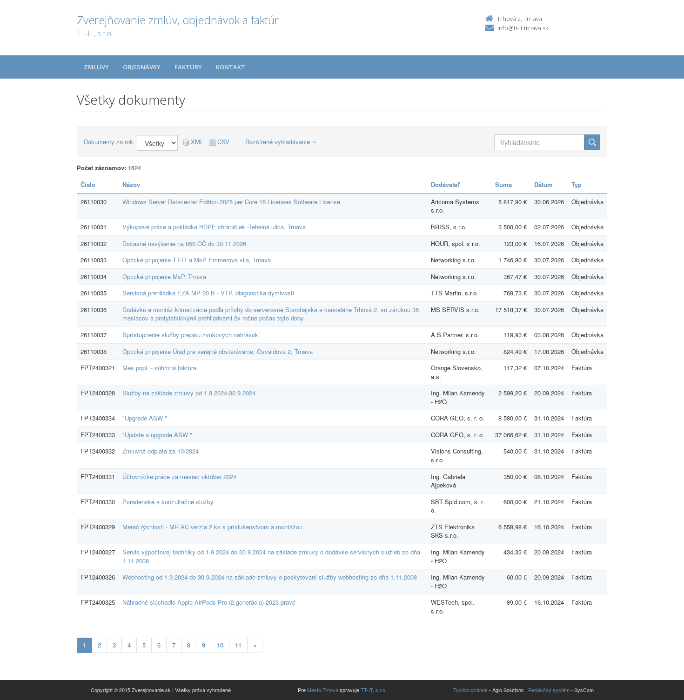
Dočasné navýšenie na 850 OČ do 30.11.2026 (184, 243)
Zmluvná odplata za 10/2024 (160, 451)
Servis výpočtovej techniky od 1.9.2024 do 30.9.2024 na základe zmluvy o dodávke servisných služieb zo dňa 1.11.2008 (271, 556)
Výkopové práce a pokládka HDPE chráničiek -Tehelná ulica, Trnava (214, 226)
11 (238, 644)
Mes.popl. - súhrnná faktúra (159, 367)
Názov (131, 184)
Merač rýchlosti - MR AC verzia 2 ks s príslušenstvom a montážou (212, 526)
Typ (576, 184)
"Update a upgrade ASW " (157, 434)
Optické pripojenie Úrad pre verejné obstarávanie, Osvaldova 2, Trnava (217, 351)
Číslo (87, 184)
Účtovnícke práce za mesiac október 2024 (179, 476)
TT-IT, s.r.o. (374, 689)
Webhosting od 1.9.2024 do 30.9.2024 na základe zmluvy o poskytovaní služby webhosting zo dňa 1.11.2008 (269, 577)
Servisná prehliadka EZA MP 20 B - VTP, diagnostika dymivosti (208, 292)
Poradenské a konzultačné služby (168, 501)
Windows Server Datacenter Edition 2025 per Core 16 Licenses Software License (231, 201)
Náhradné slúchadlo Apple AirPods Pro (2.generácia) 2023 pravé (208, 602)
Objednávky (142, 67)
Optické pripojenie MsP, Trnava (164, 276)
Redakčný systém (549, 689)
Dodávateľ (445, 184)
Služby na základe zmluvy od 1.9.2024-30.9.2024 (188, 392)
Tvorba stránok (470, 689)
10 (220, 644)
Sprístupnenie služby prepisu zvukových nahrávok (190, 334)
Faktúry (188, 67)
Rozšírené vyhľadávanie (277, 141)
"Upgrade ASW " (144, 417)
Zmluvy (96, 67)
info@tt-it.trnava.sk (522, 28)
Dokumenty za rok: (109, 142)
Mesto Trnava (322, 689)
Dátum (543, 184)
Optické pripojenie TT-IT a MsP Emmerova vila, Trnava (196, 259)
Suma (503, 184)
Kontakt (230, 67)
